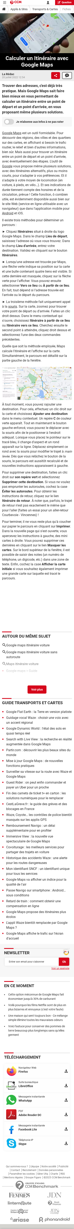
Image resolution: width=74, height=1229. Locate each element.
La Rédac (8, 74)
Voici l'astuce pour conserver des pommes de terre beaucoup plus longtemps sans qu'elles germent (36, 1030)
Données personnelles (51, 1170)
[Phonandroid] (54, 1219)
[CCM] (15, 2)
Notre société (49, 1166)
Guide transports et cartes (32, 702)
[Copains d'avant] (19, 1211)
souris (12, 306)
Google (7, 166)
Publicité (63, 1166)
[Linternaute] (19, 1203)
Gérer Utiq (42, 1173)
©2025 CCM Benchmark (57, 1177)
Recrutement (29, 1170)
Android (7, 213)
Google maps (15, 671)
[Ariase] (19, 1219)
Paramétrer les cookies (22, 1173)
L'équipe (34, 1166)
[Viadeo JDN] (54, 1211)
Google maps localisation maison (30, 677)
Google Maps (11, 133)
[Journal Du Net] (54, 1195)
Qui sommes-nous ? (17, 1166)
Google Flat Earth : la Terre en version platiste (39, 712)
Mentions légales (13, 1177)
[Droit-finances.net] (54, 1203)
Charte (54, 1173)
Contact (15, 1170)
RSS (62, 1173)
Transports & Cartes (45, 9)
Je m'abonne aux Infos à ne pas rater (40, 121)
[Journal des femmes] (19, 1195)
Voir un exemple (60, 968)
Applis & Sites (19, 9)
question (67, 2)
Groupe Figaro (33, 1177)
